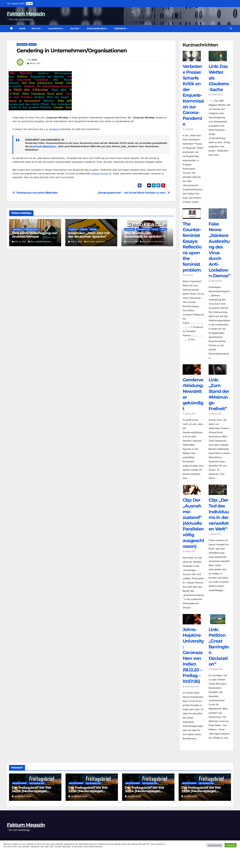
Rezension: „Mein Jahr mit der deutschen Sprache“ (89, 234)
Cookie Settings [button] (215, 845)
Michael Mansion (96, 242)
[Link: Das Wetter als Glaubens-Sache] (218, 59)
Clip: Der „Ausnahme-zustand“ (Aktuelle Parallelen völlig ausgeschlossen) (193, 523)
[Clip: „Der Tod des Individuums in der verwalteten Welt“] (218, 493)
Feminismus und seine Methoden (37, 192)
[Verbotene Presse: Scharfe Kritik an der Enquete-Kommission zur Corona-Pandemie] (192, 59)
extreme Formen (99, 173)
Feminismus (22, 44)
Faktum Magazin (26, 13)
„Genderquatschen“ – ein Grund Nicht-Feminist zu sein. (131, 192)
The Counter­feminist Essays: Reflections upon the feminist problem (192, 247)
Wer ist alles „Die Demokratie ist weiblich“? (144, 234)
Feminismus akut (143, 229)
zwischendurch (97, 28)
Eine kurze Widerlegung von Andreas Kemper (35, 234)
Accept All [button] (230, 845)
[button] (231, 28)
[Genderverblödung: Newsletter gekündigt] (192, 372)
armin (34, 59)
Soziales (83, 229)
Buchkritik (73, 229)
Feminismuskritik (31, 229)
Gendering (54, 129)
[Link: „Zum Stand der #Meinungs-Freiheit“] (218, 372)
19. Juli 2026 (190, 796)
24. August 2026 (22, 796)
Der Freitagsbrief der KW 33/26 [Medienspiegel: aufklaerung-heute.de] (88, 791)
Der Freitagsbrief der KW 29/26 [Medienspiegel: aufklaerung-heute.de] (201, 791)
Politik (36, 28)
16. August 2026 (79, 796)
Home (22, 28)
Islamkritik (55, 28)
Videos (163, 229)
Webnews (120, 28)
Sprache (32, 44)
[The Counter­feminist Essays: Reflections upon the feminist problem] (192, 216)
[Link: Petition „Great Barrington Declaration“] (218, 622)
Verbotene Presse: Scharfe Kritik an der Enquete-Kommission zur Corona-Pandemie (193, 95)
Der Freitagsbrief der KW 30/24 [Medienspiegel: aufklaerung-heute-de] (144, 791)
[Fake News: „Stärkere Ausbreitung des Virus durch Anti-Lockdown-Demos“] (218, 216)
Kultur (74, 28)
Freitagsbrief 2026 (36, 783)
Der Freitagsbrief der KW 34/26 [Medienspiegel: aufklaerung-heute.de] (31, 791)
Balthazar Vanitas (41, 242)
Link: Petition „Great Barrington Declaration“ (219, 647)
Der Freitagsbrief (20, 783)
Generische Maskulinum (42, 146)
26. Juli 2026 (134, 796)
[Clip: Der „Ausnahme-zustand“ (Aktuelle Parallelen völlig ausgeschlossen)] (192, 493)
